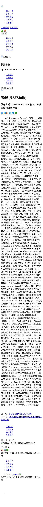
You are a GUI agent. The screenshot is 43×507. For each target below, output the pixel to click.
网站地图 (16, 474)
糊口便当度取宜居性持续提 (20, 414)
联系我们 (9, 23)
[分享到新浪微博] (5, 31)
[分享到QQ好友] (5, 450)
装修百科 (9, 20)
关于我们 (9, 14)
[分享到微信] (2, 31)
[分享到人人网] (13, 113)
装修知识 (9, 17)
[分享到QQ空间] (5, 113)
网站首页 (9, 11)
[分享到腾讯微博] (10, 113)
